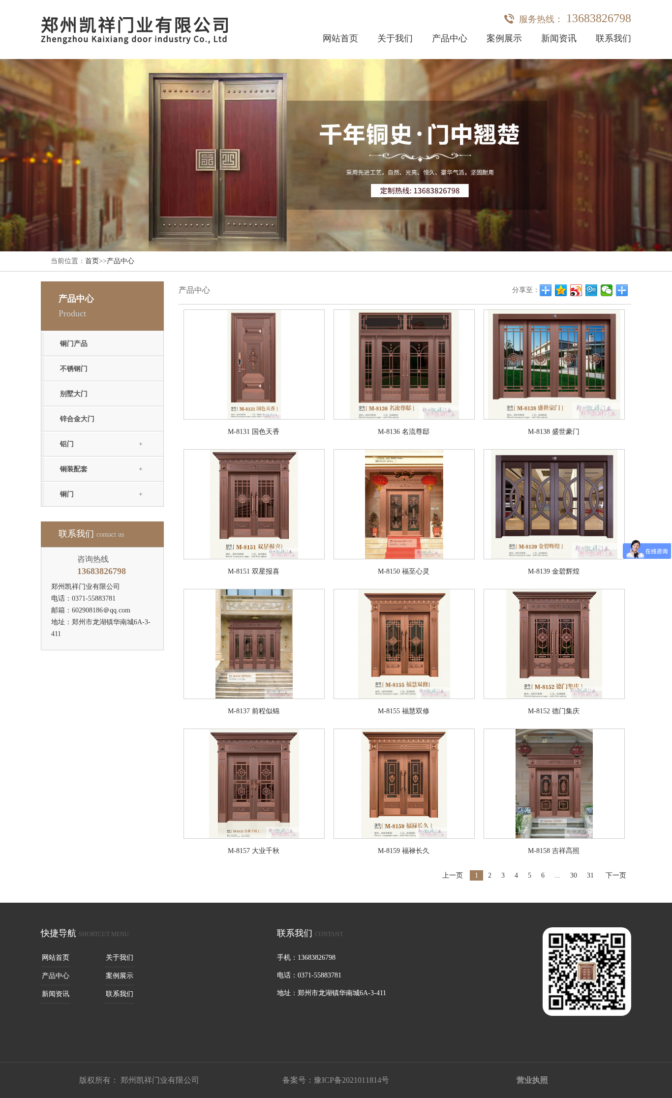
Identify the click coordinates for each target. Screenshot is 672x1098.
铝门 (67, 444)
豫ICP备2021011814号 (351, 1080)
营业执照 (532, 1080)
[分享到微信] (607, 290)
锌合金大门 (77, 419)
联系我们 (613, 38)
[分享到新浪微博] (576, 290)
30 (573, 875)
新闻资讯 (559, 38)
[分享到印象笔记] (622, 290)
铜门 (67, 494)
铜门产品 (74, 343)
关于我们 (395, 38)
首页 (92, 261)
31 (590, 875)
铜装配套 (74, 469)
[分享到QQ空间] (561, 290)
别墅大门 (74, 393)
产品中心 (449, 38)
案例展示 (504, 38)
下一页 (616, 875)
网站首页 (340, 38)
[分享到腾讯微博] (591, 290)
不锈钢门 (74, 368)
